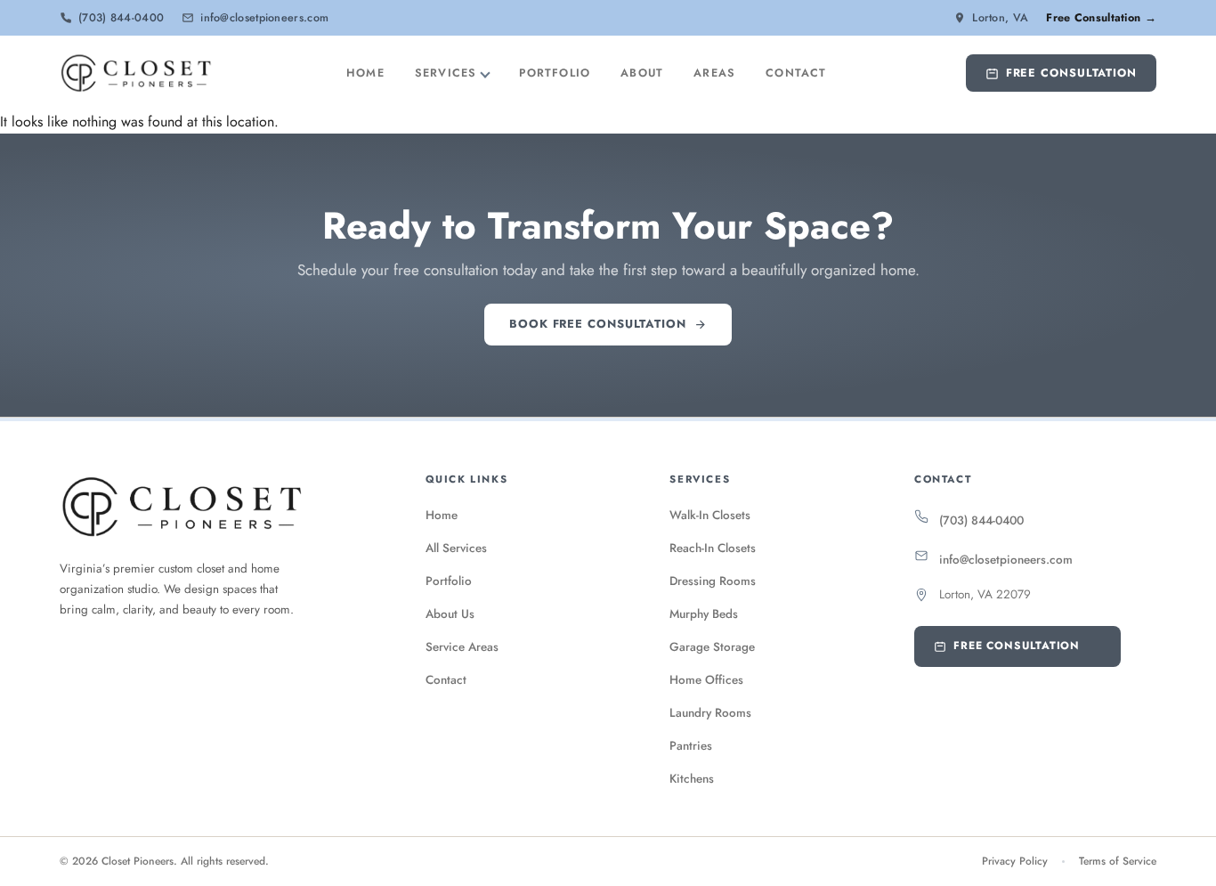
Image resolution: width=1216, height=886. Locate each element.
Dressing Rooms (712, 581)
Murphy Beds (703, 614)
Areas (714, 73)
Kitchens (691, 778)
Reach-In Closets (712, 548)
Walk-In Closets (709, 515)
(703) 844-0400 (981, 520)
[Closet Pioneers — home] (136, 73)
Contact (796, 73)
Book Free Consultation (597, 323)
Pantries (690, 745)
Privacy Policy (1015, 861)
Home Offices (706, 679)
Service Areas (462, 646)
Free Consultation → (1101, 18)
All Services (456, 548)
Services (446, 73)
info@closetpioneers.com (1006, 559)
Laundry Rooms (710, 712)
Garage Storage (712, 646)
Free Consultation (1071, 73)
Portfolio (554, 73)
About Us (450, 614)
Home (365, 73)
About (641, 73)
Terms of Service (1117, 861)
